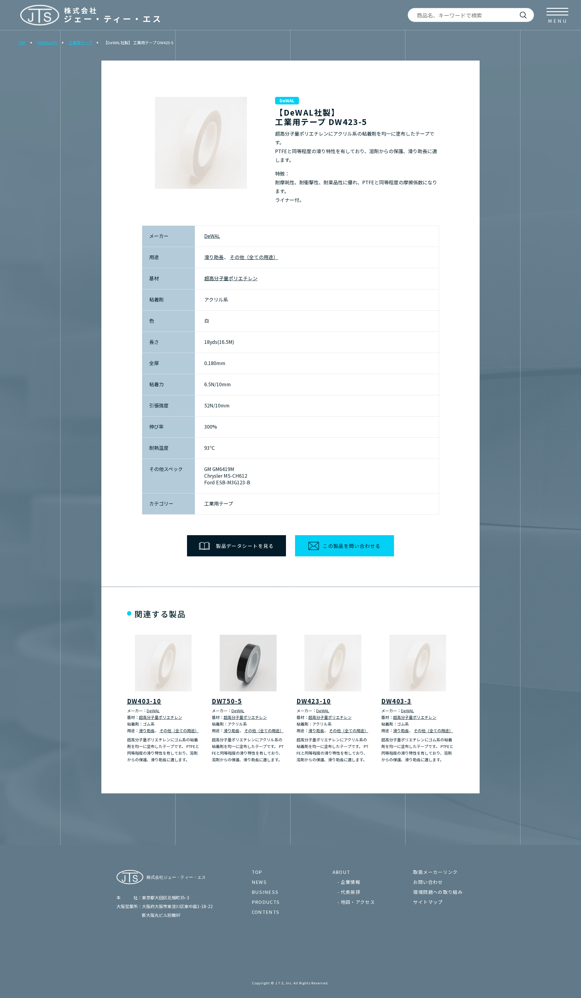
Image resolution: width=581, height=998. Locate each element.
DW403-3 (396, 701)
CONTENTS (266, 912)
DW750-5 (227, 701)
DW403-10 (144, 701)
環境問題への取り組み (438, 892)
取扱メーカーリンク (435, 872)
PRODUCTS (47, 42)
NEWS (259, 882)
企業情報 (350, 882)
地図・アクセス (358, 902)
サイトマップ (428, 902)
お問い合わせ (428, 882)
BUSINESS (265, 892)
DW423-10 (314, 701)
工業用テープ (80, 42)
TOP (22, 42)
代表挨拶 (350, 892)
